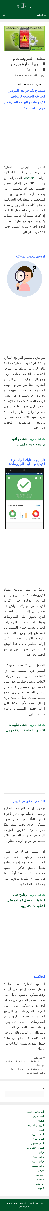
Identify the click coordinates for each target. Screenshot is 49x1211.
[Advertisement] (24, 138)
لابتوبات (40, 1188)
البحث (41, 1088)
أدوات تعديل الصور (35, 1112)
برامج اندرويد (38, 1161)
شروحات (38, 1057)
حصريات (40, 1175)
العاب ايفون (38, 1138)
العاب (41, 1130)
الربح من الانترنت (36, 1125)
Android (28, 178)
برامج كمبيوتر (37, 1166)
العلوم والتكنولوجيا (35, 1147)
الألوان (41, 1121)
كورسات (40, 1183)
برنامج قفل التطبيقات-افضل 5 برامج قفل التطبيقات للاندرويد (26, 900)
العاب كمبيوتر (37, 1143)
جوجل (41, 1170)
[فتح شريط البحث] (4, 15)
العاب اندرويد (38, 1134)
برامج (41, 1152)
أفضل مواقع (38, 1116)
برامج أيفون (38, 1157)
